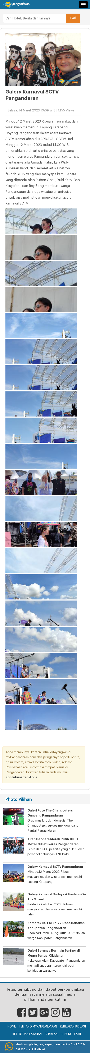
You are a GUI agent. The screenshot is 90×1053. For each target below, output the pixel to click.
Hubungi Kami (71, 1034)
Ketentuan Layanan (27, 1034)
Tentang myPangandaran (38, 1026)
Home (12, 1026)
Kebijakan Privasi (73, 1026)
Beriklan (51, 1034)
